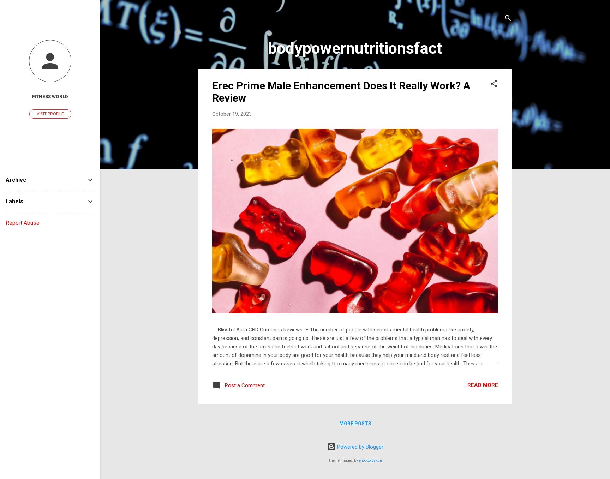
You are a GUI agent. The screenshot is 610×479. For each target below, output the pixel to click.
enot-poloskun (370, 460)
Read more (482, 385)
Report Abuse (23, 223)
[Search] (508, 19)
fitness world (50, 96)
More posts (355, 423)
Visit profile (50, 114)
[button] (494, 84)
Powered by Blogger (359, 447)
